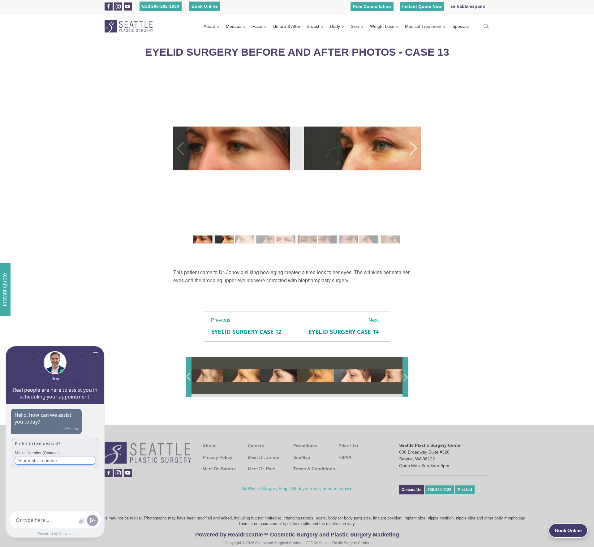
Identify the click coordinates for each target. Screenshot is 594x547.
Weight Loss (382, 26)
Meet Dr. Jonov (263, 457)
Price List (348, 445)
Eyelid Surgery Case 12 (246, 331)
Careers (256, 445)
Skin (355, 26)
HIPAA (344, 457)
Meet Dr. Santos (219, 468)
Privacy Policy (217, 457)
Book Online (205, 6)
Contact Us (411, 490)
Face (257, 26)
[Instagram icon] (118, 6)
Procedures (305, 445)
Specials (460, 26)
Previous (220, 320)
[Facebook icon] (108, 6)
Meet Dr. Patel (262, 468)
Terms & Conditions (314, 468)
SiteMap (301, 457)
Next (373, 320)
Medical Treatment (423, 26)
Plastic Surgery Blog (267, 488)
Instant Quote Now (422, 6)
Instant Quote (5, 289)
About (209, 26)
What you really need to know (320, 488)
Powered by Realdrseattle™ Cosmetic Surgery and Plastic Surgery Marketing (297, 535)
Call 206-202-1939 (160, 6)
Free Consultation (372, 6)
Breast (313, 26)
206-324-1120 (439, 490)
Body (335, 26)
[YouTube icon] (127, 6)
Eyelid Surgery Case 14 (343, 331)
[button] (413, 148)
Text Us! (465, 490)
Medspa (234, 26)
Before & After (286, 26)
